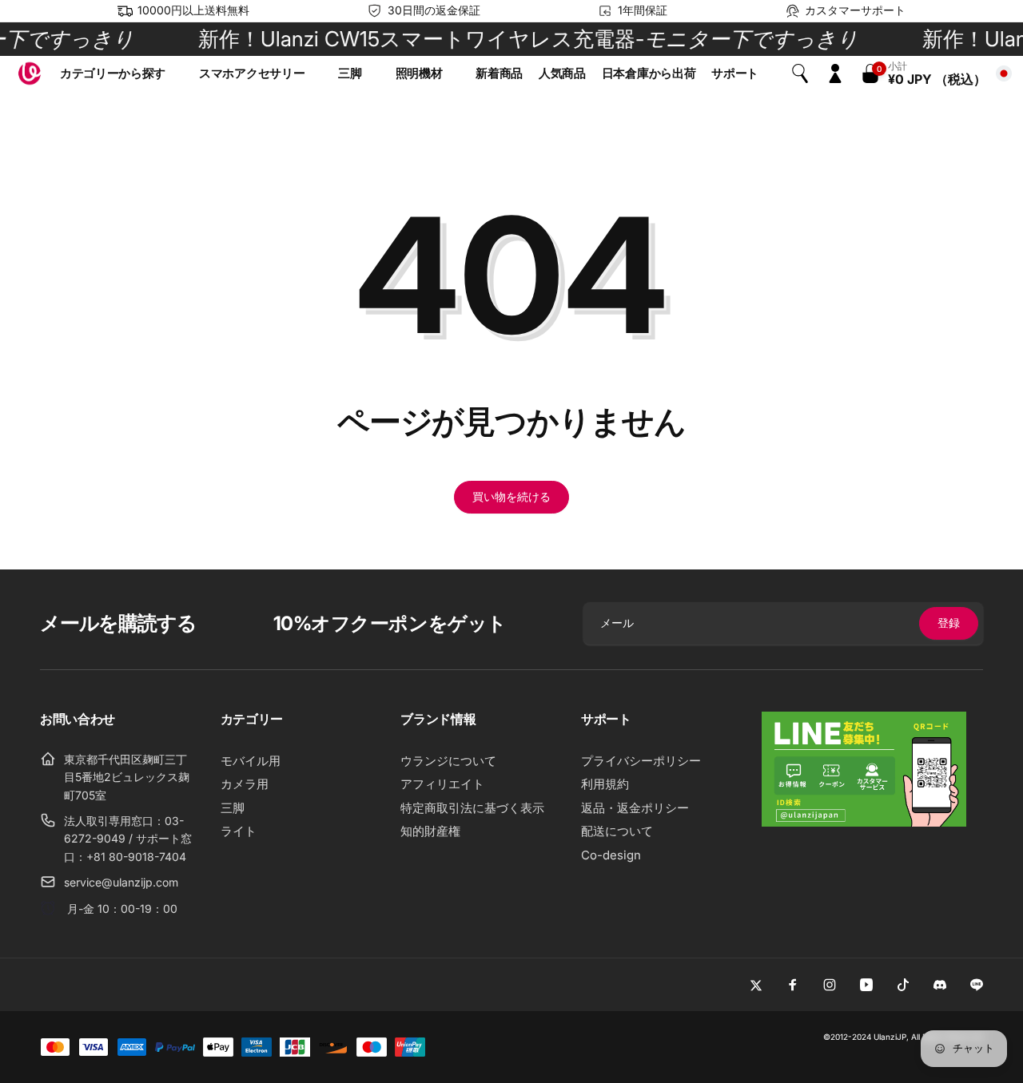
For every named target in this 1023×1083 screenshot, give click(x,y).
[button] (121, 73)
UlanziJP (890, 1036)
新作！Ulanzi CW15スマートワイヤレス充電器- (512, 38)
